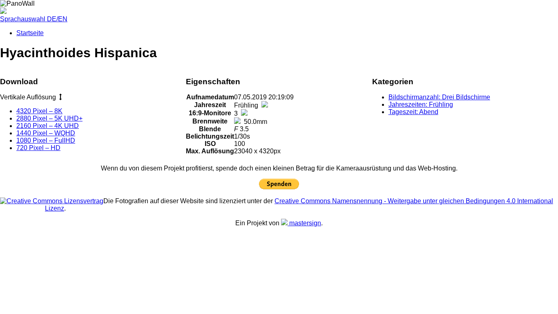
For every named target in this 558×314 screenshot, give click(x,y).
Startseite (30, 32)
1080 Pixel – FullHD (45, 140)
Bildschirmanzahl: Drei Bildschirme (439, 97)
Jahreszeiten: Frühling (420, 104)
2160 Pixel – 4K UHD (47, 125)
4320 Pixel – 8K (39, 111)
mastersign (304, 223)
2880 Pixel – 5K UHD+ (49, 118)
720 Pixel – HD (38, 147)
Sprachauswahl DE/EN (33, 19)
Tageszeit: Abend (413, 111)
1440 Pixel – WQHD (45, 133)
